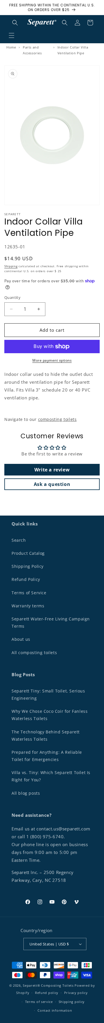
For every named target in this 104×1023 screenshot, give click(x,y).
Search (19, 540)
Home (11, 47)
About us (21, 639)
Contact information (55, 1010)
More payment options (52, 360)
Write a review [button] (52, 469)
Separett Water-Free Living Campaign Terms (51, 622)
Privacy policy (76, 992)
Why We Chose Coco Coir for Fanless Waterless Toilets (50, 714)
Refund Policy (26, 579)
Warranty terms (28, 606)
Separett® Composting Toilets (48, 985)
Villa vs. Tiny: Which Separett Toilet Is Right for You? (51, 776)
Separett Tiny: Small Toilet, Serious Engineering (48, 694)
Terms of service (39, 1001)
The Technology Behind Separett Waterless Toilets (46, 735)
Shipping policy (72, 1001)
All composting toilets (34, 652)
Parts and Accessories (32, 50)
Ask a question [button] (52, 484)
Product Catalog (28, 553)
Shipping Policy (28, 566)
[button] (11, 35)
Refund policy (46, 992)
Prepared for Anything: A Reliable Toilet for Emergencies (47, 755)
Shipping (11, 266)
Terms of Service (29, 592)
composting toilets (57, 419)
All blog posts (26, 793)
